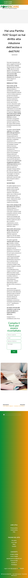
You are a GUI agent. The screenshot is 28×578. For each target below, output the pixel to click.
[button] (11, 356)
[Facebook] (18, 2)
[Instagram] (21, 2)
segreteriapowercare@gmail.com (14, 558)
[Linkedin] (23, 2)
